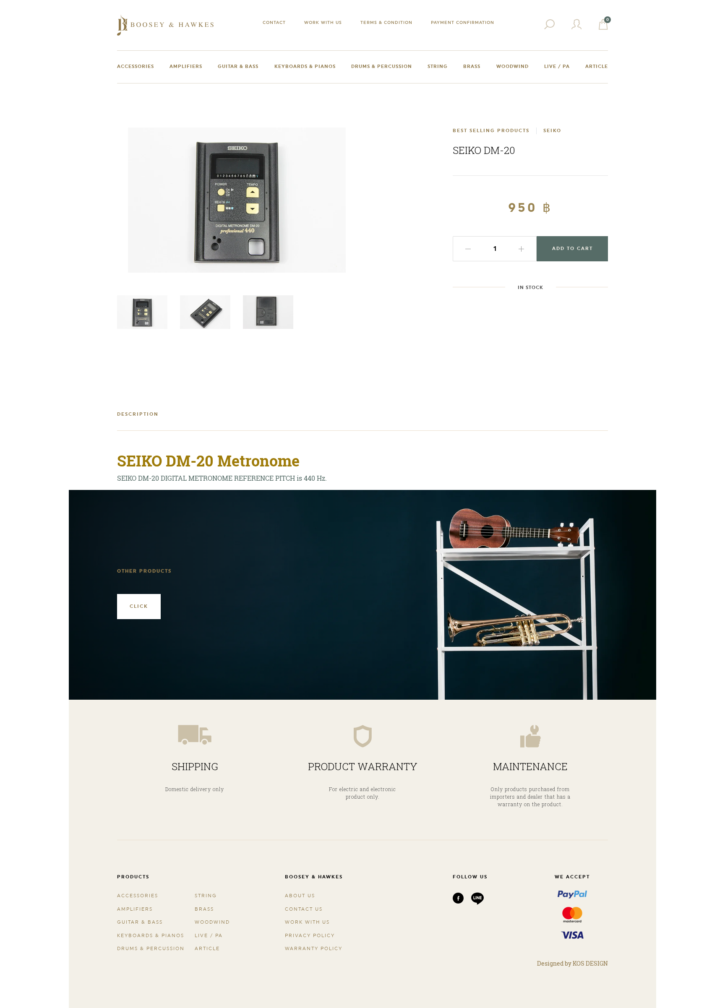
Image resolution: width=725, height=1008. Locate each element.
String (438, 66)
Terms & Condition (386, 22)
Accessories (135, 66)
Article (596, 66)
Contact (274, 22)
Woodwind (512, 66)
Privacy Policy (310, 935)
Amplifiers (186, 66)
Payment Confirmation (462, 22)
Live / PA (557, 66)
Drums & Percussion (381, 66)
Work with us (323, 22)
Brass (471, 66)
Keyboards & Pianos (305, 66)
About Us (300, 896)
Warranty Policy (313, 948)
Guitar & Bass (238, 66)
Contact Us (304, 909)
